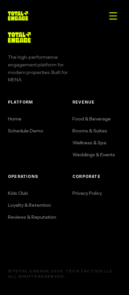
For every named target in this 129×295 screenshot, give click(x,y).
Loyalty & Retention (29, 205)
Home (15, 119)
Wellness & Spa (89, 143)
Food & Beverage (91, 119)
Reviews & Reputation (32, 217)
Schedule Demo (25, 131)
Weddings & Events (93, 155)
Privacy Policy (87, 193)
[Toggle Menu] (113, 16)
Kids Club (18, 193)
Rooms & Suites (89, 131)
